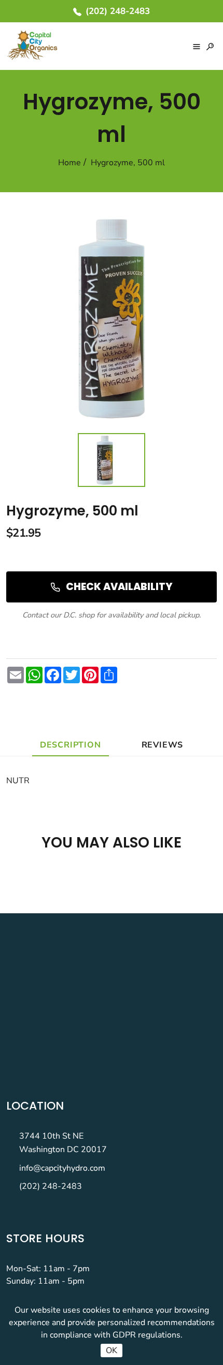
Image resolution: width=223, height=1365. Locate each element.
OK (111, 1350)
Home (69, 162)
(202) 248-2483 (50, 1186)
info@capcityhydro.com (62, 1168)
